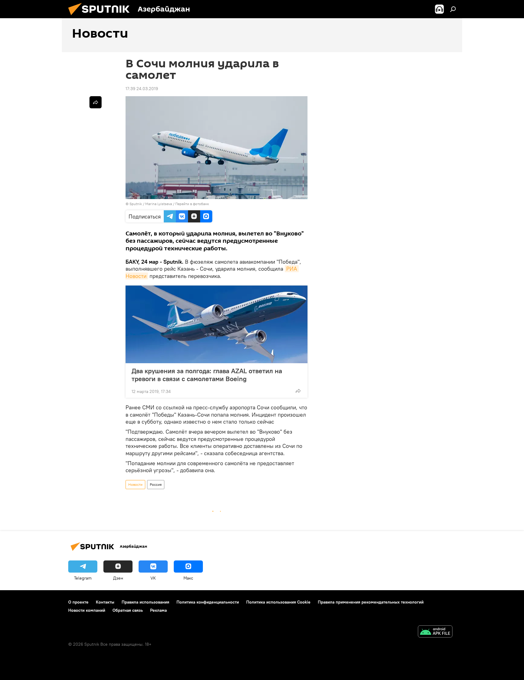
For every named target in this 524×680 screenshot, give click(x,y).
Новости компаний (86, 610)
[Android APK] (435, 632)
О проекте (78, 602)
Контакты (105, 602)
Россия (156, 484)
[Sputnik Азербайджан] (101, 16)
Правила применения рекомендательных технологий (371, 602)
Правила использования (145, 602)
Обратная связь (128, 610)
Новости (135, 484)
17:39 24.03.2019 (142, 88)
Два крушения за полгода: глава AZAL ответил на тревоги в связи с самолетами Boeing (207, 375)
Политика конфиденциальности (207, 602)
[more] (298, 391)
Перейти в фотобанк (192, 203)
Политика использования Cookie (278, 602)
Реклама (158, 610)
